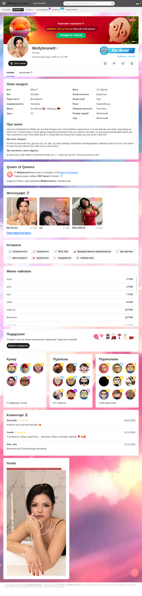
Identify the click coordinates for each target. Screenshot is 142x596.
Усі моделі (6, 10)
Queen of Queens (68, 172)
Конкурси (56, 10)
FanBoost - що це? (126, 56)
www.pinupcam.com (34, 585)
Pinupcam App (71, 10)
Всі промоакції (42, 10)
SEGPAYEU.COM (73, 585)
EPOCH (62, 585)
